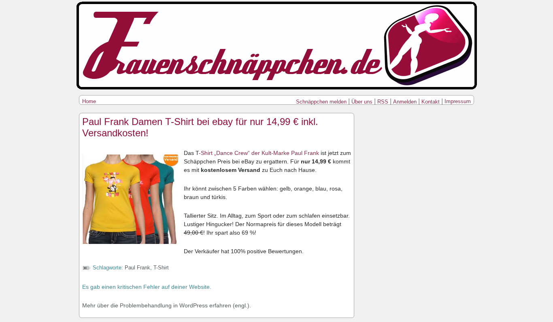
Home (89, 101)
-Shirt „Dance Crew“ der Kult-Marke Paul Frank (260, 153)
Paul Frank (137, 268)
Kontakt (430, 102)
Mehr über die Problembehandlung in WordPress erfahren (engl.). (166, 305)
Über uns (361, 102)
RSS (382, 102)
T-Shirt (161, 268)
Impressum (458, 101)
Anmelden (405, 102)
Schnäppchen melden (321, 102)
